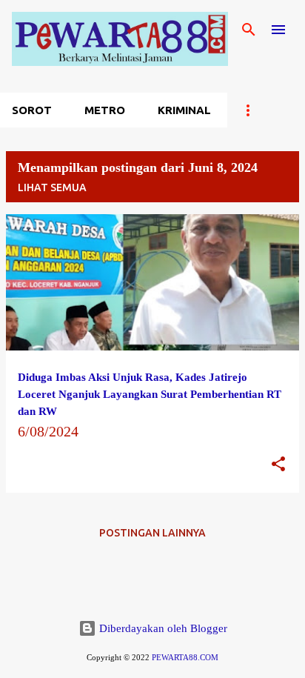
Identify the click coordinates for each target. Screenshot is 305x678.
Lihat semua (52, 187)
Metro (104, 110)
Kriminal (184, 110)
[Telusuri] (249, 29)
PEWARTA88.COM (185, 658)
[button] (278, 465)
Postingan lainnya (152, 533)
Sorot (32, 110)
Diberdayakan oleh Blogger (161, 628)
